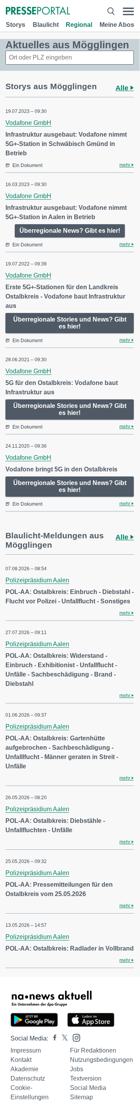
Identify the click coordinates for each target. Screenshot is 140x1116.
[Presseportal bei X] (62, 1038)
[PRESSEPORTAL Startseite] (38, 11)
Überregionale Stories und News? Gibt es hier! (69, 323)
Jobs (76, 1069)
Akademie (24, 1069)
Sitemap (81, 1097)
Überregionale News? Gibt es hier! (69, 230)
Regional (79, 24)
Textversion (86, 1078)
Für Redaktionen (93, 1050)
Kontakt (21, 1059)
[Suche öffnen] (111, 11)
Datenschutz (27, 1078)
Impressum (25, 1050)
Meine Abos (117, 24)
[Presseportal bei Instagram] (74, 1037)
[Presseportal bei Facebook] (52, 1038)
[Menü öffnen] (128, 11)
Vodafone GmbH (28, 123)
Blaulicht (46, 24)
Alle (123, 88)
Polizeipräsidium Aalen (37, 580)
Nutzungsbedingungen (101, 1059)
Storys (15, 24)
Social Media (88, 1087)
